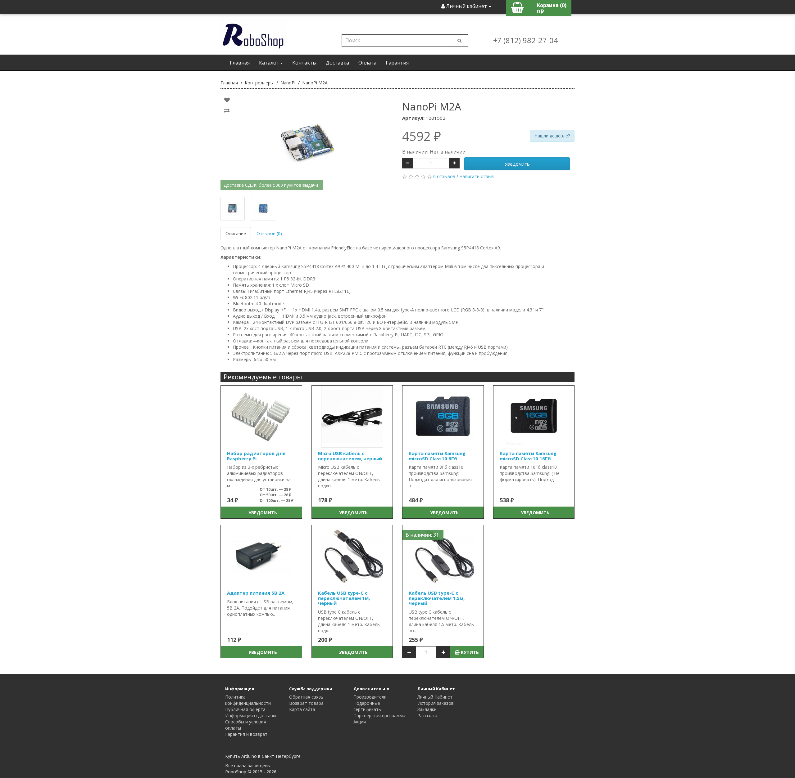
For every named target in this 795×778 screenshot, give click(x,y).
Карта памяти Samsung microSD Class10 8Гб (437, 456)
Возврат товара (306, 703)
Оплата (367, 62)
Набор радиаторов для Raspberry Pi (256, 456)
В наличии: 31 (422, 534)
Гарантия (397, 62)
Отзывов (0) (269, 233)
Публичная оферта (245, 709)
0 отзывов (444, 176)
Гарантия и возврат (246, 734)
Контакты (304, 62)
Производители (370, 697)
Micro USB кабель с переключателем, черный (350, 456)
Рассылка (427, 715)
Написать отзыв (476, 176)
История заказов (435, 703)
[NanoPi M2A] (306, 142)
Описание (235, 233)
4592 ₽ (421, 136)
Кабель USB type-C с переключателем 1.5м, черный (437, 598)
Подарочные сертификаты (367, 706)
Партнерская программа (379, 715)
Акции (359, 722)
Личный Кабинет (434, 697)
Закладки (427, 709)
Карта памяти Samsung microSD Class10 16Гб (528, 456)
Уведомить (517, 164)
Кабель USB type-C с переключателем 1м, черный (344, 598)
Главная (240, 62)
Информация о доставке (251, 715)
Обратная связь (306, 697)
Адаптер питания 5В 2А (255, 593)
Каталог (269, 62)
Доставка (337, 62)
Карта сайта (302, 709)
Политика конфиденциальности (248, 700)
